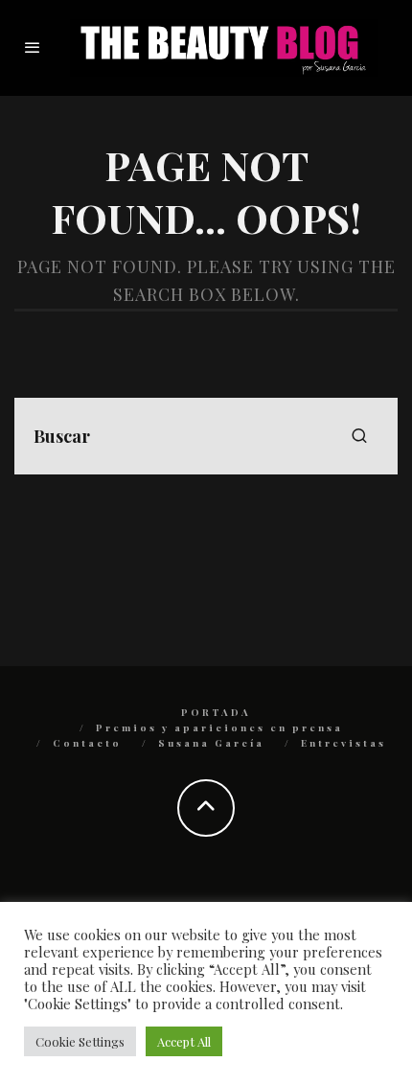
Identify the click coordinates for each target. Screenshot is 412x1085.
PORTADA (216, 712)
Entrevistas (343, 743)
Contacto (87, 743)
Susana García (211, 743)
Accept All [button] (184, 1041)
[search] (359, 436)
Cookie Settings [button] (80, 1041)
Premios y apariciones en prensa (219, 727)
